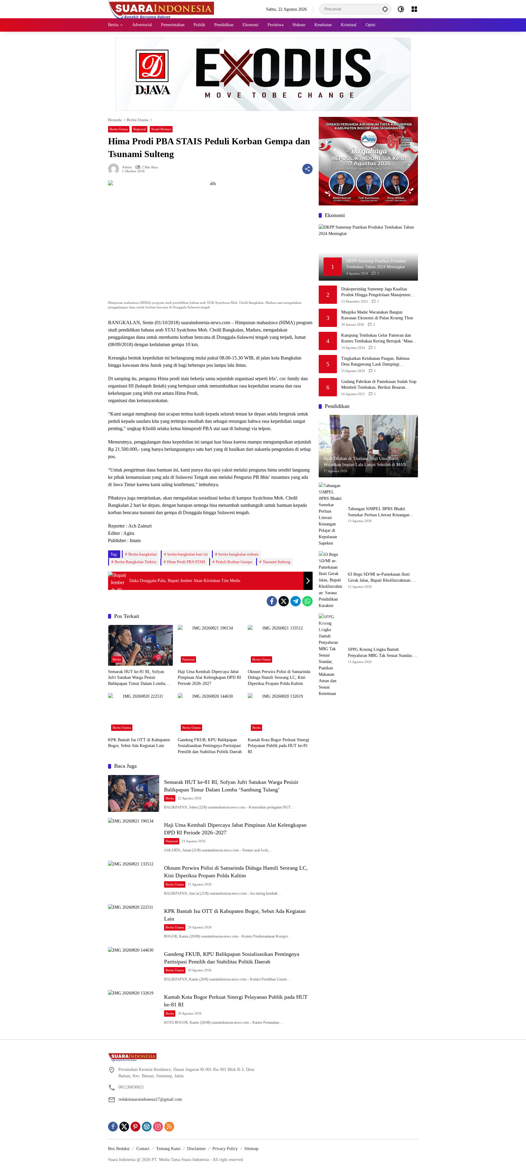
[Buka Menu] (414, 9)
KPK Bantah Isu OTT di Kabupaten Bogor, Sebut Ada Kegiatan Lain (139, 743)
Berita (117, 659)
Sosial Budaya (161, 129)
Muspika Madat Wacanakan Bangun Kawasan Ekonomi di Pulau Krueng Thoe (377, 315)
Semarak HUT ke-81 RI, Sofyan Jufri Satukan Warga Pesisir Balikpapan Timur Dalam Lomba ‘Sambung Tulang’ (136, 678)
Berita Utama (119, 129)
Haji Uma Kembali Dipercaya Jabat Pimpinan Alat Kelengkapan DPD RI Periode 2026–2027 (209, 677)
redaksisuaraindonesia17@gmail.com (150, 1099)
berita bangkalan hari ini (187, 554)
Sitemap (251, 1148)
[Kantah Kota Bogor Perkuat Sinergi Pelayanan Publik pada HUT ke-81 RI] (280, 713)
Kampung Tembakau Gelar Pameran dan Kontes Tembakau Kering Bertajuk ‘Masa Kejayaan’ (376, 338)
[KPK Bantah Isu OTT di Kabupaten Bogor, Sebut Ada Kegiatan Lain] (140, 713)
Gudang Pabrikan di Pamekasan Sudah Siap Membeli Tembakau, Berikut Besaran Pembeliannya (378, 385)
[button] (385, 9)
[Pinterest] (135, 1126)
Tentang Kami (168, 1148)
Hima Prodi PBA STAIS (186, 561)
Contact (142, 1148)
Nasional (188, 659)
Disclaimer (196, 1148)
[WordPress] (147, 1126)
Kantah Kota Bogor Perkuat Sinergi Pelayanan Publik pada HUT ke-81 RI (278, 746)
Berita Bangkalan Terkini (135, 561)
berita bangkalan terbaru (239, 554)
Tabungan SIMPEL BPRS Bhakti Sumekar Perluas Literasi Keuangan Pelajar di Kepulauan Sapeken (378, 512)
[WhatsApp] (307, 601)
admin (127, 167)
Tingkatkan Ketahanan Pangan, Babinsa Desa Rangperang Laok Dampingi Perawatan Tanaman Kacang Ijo (375, 361)
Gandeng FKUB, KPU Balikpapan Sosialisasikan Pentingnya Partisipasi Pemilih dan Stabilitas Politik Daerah (210, 746)
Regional (139, 129)
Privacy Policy (225, 1148)
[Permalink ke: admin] (115, 168)
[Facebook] (272, 601)
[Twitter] (284, 601)
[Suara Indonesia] (161, 8)
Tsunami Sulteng (276, 561)
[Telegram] (295, 601)
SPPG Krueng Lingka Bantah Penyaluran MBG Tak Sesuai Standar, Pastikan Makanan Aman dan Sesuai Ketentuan (380, 652)
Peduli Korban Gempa (234, 561)
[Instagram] (158, 1126)
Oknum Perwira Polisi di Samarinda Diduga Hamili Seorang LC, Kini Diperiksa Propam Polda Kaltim (279, 677)
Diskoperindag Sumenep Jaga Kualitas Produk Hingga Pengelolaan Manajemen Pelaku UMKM (375, 292)
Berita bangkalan (142, 554)
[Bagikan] (307, 169)
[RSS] (169, 1126)
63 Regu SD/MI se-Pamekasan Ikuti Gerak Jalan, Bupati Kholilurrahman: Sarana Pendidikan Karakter (380, 577)
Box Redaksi (119, 1148)
